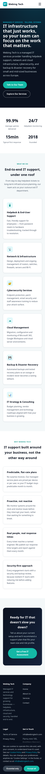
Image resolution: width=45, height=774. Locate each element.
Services (26, 698)
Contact (26, 703)
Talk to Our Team (15, 84)
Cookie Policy (15, 752)
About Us (27, 693)
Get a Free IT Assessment (22, 653)
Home (25, 689)
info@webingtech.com (32, 734)
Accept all (31, 768)
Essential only (12, 768)
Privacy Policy (9, 739)
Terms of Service (10, 734)
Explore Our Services (17, 94)
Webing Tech (13, 4)
